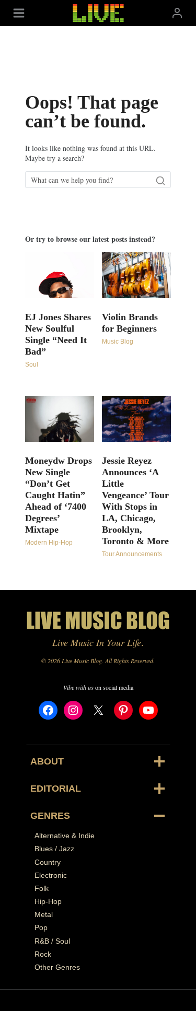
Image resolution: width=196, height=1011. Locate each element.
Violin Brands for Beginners (130, 323)
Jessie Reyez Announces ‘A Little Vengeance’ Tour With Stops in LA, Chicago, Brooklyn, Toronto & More (135, 500)
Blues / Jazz (54, 848)
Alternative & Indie (64, 835)
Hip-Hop (48, 901)
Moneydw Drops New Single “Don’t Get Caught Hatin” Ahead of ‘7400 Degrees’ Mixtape (58, 495)
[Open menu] (19, 13)
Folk (41, 888)
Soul (31, 364)
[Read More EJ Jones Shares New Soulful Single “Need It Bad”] (59, 275)
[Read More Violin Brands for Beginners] (136, 275)
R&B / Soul (52, 941)
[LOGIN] (177, 13)
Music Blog (117, 341)
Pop (41, 927)
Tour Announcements (132, 554)
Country (47, 862)
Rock (42, 954)
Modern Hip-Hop (49, 542)
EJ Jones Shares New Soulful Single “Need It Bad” (58, 334)
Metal (43, 914)
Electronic (50, 875)
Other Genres (57, 967)
